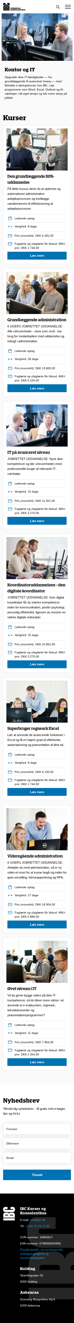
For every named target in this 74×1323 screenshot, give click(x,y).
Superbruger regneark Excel (36, 737)
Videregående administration (37, 866)
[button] (68, 7)
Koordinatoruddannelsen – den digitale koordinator (36, 601)
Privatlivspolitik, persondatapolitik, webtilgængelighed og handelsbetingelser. (42, 1253)
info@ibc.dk (37, 1220)
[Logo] (14, 7)
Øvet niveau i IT (35, 1002)
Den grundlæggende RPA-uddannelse (33, 192)
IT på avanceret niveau (35, 463)
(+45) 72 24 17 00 (37, 1226)
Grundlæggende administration (36, 330)
